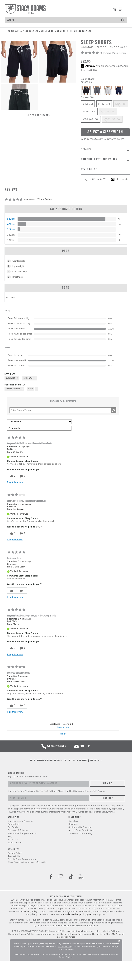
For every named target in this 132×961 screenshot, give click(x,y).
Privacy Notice (64, 946)
